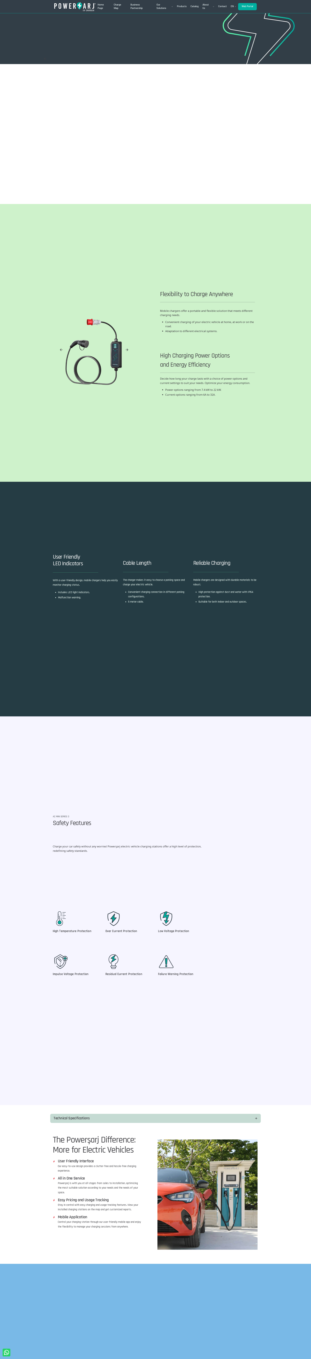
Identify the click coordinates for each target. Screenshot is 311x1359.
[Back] (45, 58)
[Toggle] (256, 1118)
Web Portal (247, 6)
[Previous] (61, 349)
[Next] (127, 349)
